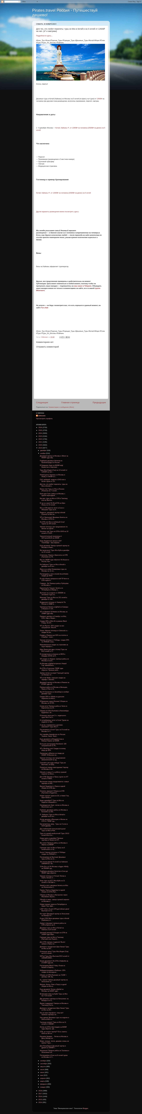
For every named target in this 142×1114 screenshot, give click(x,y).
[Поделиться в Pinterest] (69, 337)
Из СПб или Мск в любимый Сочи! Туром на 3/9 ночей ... (52, 523)
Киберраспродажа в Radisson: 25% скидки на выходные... (52, 971)
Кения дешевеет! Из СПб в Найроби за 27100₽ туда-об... (54, 962)
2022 (40, 439)
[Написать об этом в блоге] (62, 337)
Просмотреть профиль (44, 418)
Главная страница (70, 402)
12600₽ (99, 99)
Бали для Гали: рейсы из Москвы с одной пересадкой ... (52, 494)
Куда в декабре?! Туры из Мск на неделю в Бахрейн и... (52, 801)
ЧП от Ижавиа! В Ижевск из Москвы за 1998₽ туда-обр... (53, 612)
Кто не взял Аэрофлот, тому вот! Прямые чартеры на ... (51, 1013)
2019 (40, 448)
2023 (40, 436)
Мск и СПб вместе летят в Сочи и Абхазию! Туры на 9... (52, 508)
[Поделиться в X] (65, 337)
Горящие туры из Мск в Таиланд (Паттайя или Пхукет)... (51, 938)
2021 (40, 442)
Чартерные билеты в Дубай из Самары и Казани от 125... (54, 608)
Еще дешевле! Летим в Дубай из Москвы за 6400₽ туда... (51, 990)
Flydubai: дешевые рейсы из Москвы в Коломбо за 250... (54, 811)
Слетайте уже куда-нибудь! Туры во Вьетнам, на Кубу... (53, 763)
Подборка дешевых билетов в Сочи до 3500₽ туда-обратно (54, 872)
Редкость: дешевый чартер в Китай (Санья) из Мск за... (52, 513)
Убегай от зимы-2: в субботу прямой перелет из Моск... (53, 773)
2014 (40, 1102)
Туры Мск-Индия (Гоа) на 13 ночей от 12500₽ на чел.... (53, 471)
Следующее (42, 402)
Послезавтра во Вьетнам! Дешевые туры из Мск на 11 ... (53, 858)
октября (43, 1061)
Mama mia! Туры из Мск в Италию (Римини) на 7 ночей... (52, 490)
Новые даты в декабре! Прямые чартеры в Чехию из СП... (51, 839)
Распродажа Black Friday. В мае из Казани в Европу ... (52, 966)
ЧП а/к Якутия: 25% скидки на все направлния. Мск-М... (52, 626)
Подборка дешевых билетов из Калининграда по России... (51, 461)
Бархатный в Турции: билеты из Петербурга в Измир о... (51, 589)
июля (42, 1069)
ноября (43, 453)
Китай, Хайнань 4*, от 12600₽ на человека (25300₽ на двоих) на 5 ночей (63, 193)
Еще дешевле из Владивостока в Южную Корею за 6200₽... (52, 740)
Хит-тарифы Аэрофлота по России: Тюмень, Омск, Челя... (53, 735)
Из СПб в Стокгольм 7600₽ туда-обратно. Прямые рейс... (51, 669)
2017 (40, 1093)
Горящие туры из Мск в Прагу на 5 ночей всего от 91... (52, 848)
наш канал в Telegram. (83, 286)
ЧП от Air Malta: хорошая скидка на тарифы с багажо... (52, 678)
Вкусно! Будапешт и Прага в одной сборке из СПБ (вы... (52, 787)
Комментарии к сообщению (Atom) (61, 407)
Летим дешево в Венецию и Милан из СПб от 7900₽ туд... (53, 820)
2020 (40, 445)
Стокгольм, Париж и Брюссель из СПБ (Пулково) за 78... (54, 556)
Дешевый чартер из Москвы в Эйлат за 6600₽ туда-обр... (54, 457)
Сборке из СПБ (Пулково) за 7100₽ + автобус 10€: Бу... (53, 976)
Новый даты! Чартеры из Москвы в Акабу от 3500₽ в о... (52, 475)
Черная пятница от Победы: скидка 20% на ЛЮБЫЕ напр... (54, 641)
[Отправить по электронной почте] (60, 337)
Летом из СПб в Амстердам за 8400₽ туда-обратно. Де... (53, 1028)
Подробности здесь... (44, 36)
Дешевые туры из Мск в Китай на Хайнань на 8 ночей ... (52, 928)
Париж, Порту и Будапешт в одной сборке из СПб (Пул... (52, 891)
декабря (43, 450)
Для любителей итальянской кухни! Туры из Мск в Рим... (53, 829)
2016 (40, 1096)
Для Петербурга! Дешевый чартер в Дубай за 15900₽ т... (53, 1046)
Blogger (85, 1108)
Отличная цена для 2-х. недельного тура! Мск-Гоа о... (53, 716)
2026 (40, 427)
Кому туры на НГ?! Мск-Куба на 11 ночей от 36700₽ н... (52, 881)
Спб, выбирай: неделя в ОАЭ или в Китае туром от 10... (52, 480)
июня (42, 1072)
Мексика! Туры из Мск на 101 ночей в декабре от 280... (53, 598)
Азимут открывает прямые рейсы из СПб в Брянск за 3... (53, 924)
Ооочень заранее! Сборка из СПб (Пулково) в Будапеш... (52, 792)
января (43, 1087)
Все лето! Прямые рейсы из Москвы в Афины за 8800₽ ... (53, 843)
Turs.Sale (44, 308)
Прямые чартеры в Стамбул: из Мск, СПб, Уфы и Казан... (53, 617)
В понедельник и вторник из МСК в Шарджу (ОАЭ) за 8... (52, 655)
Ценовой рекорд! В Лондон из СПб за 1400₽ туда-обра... (53, 933)
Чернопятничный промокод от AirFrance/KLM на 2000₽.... (51, 537)
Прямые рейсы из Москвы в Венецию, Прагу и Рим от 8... (54, 688)
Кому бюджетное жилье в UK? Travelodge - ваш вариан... (51, 541)
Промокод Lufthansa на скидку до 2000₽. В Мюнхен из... (52, 754)
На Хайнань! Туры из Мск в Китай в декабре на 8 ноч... (52, 565)
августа (43, 1066)
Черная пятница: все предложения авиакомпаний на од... (52, 759)
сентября (43, 1063)
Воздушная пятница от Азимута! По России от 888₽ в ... (53, 603)
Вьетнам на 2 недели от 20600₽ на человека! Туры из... (52, 593)
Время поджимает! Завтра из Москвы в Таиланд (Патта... (54, 1004)
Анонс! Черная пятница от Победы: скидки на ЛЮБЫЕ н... (53, 853)
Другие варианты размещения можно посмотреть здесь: (57, 212)
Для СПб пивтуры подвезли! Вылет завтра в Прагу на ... (52, 943)
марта (42, 1081)
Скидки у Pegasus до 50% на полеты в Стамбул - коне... (54, 636)
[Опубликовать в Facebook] (67, 337)
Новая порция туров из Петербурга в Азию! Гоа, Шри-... (53, 905)
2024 (40, 433)
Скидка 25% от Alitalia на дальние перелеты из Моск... (52, 697)
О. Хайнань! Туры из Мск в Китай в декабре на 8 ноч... (52, 815)
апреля (43, 1078)
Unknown (41, 416)
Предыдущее (99, 402)
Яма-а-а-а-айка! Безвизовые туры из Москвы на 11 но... (53, 570)
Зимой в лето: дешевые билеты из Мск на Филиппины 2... (54, 886)
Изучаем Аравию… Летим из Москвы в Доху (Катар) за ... (54, 1037)
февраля (43, 1084)
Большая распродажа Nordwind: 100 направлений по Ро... (53, 744)
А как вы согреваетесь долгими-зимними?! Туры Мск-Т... (51, 726)
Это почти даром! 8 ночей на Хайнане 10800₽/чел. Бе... (54, 862)
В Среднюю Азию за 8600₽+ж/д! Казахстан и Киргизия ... (51, 466)
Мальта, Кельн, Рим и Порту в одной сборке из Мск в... (53, 985)
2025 (40, 430)
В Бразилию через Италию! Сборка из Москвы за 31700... (53, 702)
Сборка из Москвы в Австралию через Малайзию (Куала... (53, 895)
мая (42, 1075)
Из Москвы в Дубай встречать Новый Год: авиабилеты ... (53, 664)
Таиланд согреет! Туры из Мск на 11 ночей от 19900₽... (53, 1023)
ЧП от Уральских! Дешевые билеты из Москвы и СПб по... (53, 518)
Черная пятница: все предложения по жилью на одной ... (54, 527)
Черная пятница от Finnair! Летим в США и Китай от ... (53, 877)
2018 (40, 1091)
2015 (40, 1099)
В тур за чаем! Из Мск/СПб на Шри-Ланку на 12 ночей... (53, 504)
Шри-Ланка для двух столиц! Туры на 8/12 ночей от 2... (53, 650)
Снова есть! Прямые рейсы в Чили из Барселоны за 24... (53, 707)
